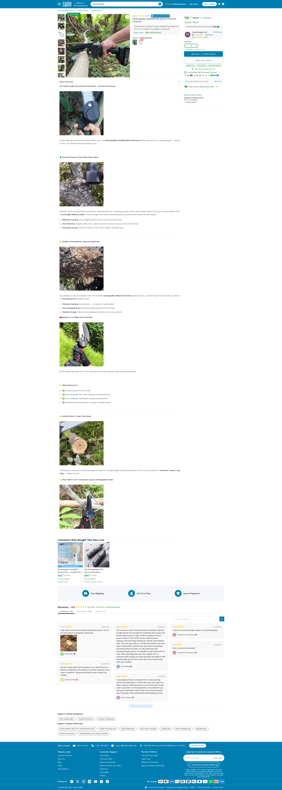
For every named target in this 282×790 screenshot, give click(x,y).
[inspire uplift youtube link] (95, 781)
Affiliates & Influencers (150, 762)
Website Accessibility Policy (177, 787)
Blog (59, 762)
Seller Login (145, 759)
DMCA (192, 787)
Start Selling (209, 4)
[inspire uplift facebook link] (71, 781)
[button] (203, 81)
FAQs (60, 766)
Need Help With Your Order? (110, 766)
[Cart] (223, 4)
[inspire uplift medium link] (89, 781)
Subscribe (218, 758)
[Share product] (127, 17)
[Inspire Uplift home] (67, 4)
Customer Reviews (65, 755)
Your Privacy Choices (156, 787)
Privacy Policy (218, 787)
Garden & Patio (82, 10)
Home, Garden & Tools (66, 10)
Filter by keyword (183, 619)
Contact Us (104, 769)
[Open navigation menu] (59, 4)
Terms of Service (204, 787)
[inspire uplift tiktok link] (107, 781)
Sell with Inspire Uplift (149, 755)
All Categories (63, 769)
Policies (102, 776)
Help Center (104, 755)
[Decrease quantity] (186, 45)
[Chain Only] (140, 42)
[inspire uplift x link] (77, 781)
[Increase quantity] (195, 45)
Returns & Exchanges (108, 762)
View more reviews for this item (141, 706)
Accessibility (104, 772)
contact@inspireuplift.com (126, 746)
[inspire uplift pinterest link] (101, 781)
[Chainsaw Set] (135, 42)
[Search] (159, 4)
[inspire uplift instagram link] (83, 781)
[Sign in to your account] (219, 4)
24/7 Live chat (82, 746)
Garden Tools (96, 10)
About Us (61, 759)
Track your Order (106, 759)
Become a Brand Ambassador (153, 766)
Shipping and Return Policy (194, 98)
